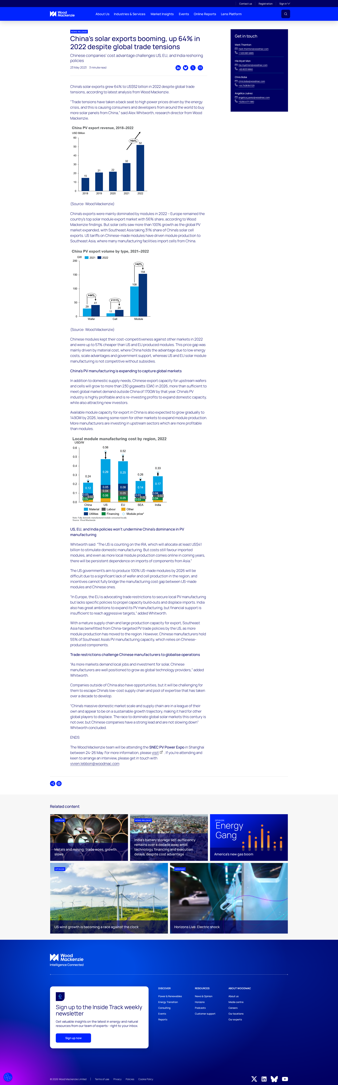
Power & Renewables (170, 996)
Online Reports (205, 14)
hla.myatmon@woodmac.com (253, 65)
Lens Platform (231, 14)
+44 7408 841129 (246, 85)
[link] (169, 960)
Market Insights (162, 14)
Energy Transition (168, 1002)
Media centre (236, 1002)
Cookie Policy (145, 1079)
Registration (266, 3)
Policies (130, 1079)
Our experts (235, 1019)
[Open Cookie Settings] (8, 1077)
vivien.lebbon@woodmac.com (94, 763)
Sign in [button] (284, 3)
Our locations (236, 1013)
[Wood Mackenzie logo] (62, 14)
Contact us (245, 3)
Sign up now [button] (73, 1038)
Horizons (200, 1002)
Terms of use (102, 1079)
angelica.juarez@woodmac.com (254, 97)
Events (184, 14)
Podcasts (200, 1007)
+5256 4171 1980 (246, 101)
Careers (233, 1007)
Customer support (205, 1013)
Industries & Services (129, 14)
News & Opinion (203, 996)
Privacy (117, 1079)
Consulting (164, 1007)
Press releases (56, 23)
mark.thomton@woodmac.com (253, 48)
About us (234, 996)
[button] (285, 14)
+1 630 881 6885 (246, 53)
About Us (102, 14)
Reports (162, 1019)
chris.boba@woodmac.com (252, 81)
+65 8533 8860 (246, 69)
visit (155, 752)
